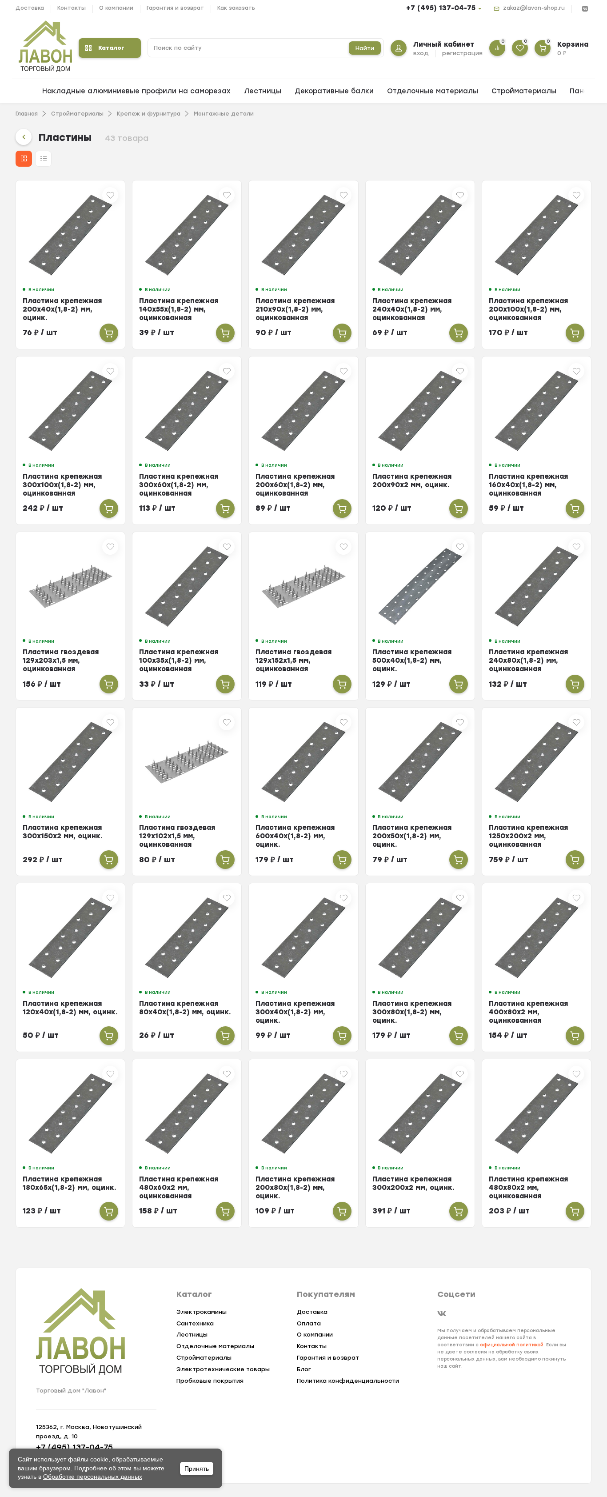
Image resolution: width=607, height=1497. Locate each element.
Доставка (30, 8)
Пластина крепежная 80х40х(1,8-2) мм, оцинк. (185, 1008)
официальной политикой (511, 1345)
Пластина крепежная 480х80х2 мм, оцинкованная (528, 1187)
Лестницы (262, 91)
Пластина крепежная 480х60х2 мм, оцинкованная (178, 1187)
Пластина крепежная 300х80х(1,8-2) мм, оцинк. (411, 1012)
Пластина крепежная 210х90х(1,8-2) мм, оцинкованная (295, 309)
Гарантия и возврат (175, 8)
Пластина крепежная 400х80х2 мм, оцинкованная (528, 1012)
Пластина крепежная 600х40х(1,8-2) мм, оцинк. (295, 836)
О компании (116, 8)
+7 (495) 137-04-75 (440, 8)
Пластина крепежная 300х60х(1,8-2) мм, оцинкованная (178, 484)
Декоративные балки (334, 91)
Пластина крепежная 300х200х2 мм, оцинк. (413, 1183)
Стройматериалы (523, 91)
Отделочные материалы (432, 91)
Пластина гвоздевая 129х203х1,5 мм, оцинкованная (61, 660)
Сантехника (195, 1323)
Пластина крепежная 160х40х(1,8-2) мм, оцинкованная (528, 484)
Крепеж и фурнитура (148, 114)
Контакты (71, 8)
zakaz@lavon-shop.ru (534, 8)
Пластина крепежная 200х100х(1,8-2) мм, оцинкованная (528, 309)
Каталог (111, 47)
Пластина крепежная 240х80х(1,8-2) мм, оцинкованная (528, 660)
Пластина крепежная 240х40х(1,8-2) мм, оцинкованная (411, 309)
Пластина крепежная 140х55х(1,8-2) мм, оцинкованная (178, 309)
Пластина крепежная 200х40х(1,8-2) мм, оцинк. (62, 309)
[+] (109, 333)
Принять (196, 1468)
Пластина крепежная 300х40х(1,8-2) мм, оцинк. (295, 1012)
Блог (304, 1369)
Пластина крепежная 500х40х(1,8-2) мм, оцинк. (411, 660)
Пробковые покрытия (210, 1380)
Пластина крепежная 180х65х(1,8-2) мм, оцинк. (69, 1183)
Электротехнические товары (223, 1369)
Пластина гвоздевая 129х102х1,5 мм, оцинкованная (177, 836)
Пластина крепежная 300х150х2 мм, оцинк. (63, 832)
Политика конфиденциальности (348, 1380)
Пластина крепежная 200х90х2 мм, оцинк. (411, 480)
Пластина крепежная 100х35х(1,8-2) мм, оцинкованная (178, 660)
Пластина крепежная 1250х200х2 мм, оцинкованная (528, 836)
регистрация (462, 53)
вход (421, 53)
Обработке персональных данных (92, 1476)
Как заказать (236, 8)
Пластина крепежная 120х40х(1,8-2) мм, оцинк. (70, 1008)
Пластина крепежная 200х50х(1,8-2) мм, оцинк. (411, 836)
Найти (364, 48)
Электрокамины (201, 1312)
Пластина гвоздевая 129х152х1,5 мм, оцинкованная (293, 660)
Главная (27, 114)
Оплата (309, 1323)
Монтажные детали (224, 114)
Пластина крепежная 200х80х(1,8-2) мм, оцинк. (295, 1187)
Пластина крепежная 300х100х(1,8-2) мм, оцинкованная (62, 484)
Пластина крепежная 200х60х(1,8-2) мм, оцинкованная (295, 484)
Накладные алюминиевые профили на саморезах (136, 91)
